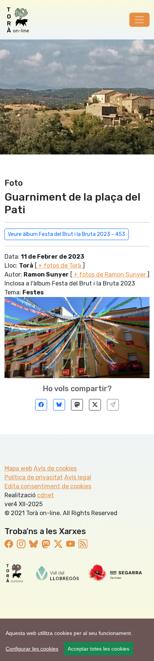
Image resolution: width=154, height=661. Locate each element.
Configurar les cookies (32, 649)
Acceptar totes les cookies (98, 649)
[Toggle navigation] (139, 20)
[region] (77, 640)
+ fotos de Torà (60, 265)
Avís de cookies (55, 468)
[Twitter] (95, 405)
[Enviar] (113, 405)
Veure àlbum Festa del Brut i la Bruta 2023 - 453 (66, 234)
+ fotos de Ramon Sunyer (109, 274)
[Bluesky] (59, 405)
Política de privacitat (33, 477)
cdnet (45, 495)
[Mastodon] (77, 405)
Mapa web (18, 468)
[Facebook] (41, 405)
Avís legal (77, 477)
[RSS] (82, 544)
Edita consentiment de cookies (47, 486)
